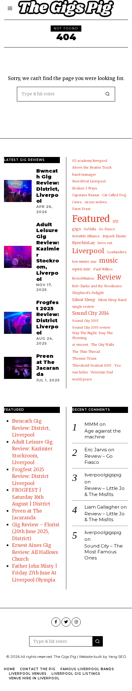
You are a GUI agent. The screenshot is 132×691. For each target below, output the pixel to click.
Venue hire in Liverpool (34, 678)
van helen (80, 372)
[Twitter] (66, 622)
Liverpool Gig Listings (76, 674)
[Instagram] (76, 622)
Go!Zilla (90, 229)
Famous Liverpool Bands (87, 669)
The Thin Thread (86, 352)
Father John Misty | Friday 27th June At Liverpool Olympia (34, 573)
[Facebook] (55, 622)
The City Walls (102, 345)
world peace (82, 379)
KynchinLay (83, 242)
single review (83, 307)
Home (9, 669)
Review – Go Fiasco (98, 459)
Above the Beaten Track (92, 168)
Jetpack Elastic (114, 236)
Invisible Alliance (86, 236)
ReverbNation (83, 279)
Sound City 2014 (90, 313)
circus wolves (95, 202)
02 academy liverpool (89, 161)
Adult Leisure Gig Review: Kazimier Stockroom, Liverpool (48, 251)
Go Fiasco (107, 229)
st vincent (80, 345)
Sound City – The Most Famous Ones (103, 552)
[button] (107, 94)
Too (117, 366)
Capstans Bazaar (85, 195)
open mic (81, 269)
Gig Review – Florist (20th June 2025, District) (36, 531)
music (108, 261)
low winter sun (84, 262)
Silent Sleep (83, 299)
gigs (76, 229)
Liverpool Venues (28, 674)
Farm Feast (81, 209)
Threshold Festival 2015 (91, 366)
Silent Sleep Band (112, 300)
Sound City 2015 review (91, 328)
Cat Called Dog (114, 195)
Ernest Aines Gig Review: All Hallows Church (35, 552)
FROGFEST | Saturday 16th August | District (31, 497)
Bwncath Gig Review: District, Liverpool (47, 186)
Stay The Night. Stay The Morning (92, 335)
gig (115, 221)
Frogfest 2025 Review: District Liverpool (47, 317)
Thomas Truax (84, 359)
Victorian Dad (102, 372)
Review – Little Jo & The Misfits (104, 491)
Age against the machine (102, 434)
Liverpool (88, 251)
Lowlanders (116, 252)
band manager (84, 175)
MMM (91, 424)
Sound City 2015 (85, 321)
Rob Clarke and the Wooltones (97, 286)
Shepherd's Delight (88, 293)
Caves (77, 202)
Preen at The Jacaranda (47, 365)
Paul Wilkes (103, 269)
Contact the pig (38, 669)
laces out (105, 243)
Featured (91, 218)
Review (109, 277)
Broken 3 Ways (84, 188)
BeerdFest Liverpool (89, 181)
